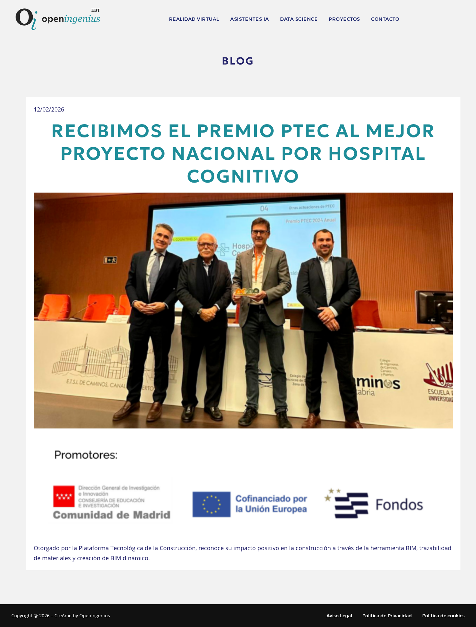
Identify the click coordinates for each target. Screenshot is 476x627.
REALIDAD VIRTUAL (194, 19)
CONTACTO (385, 19)
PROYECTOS (344, 19)
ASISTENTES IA (249, 19)
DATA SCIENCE (299, 19)
